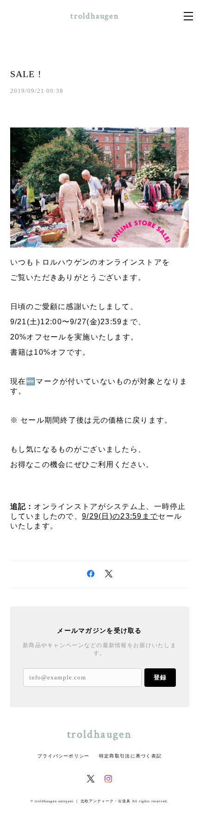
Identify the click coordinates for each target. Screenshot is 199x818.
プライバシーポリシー (63, 755)
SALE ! (26, 74)
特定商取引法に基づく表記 (130, 755)
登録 (160, 677)
